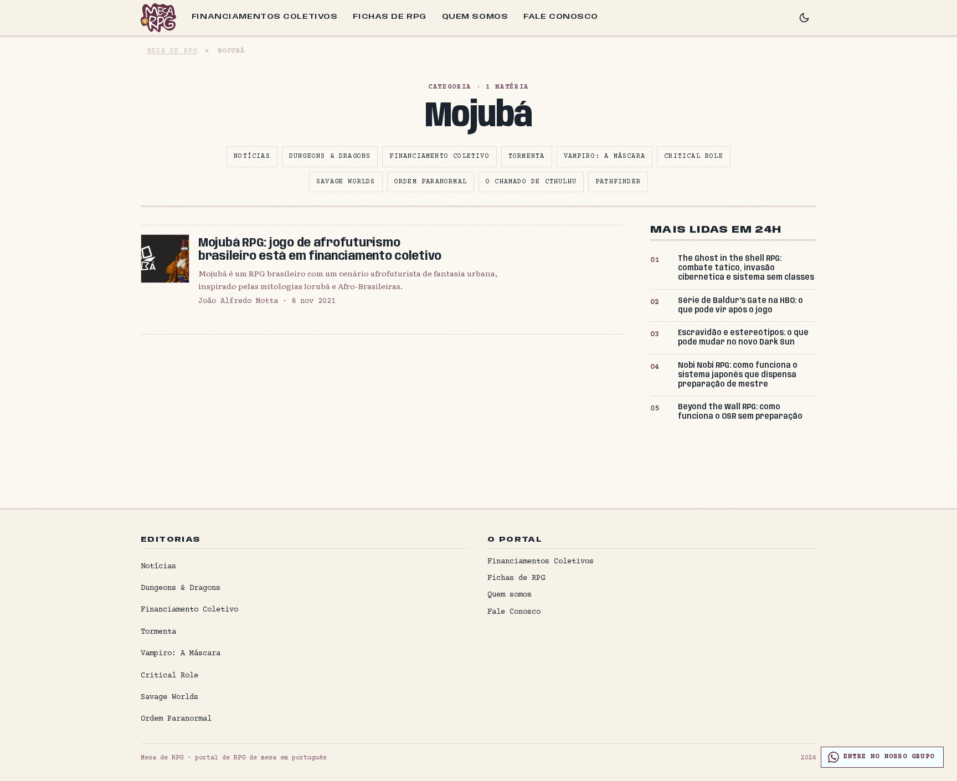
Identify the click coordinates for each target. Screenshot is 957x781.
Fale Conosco (560, 16)
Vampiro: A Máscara (605, 156)
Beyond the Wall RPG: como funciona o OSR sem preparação (740, 411)
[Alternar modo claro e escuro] (804, 18)
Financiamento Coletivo (439, 156)
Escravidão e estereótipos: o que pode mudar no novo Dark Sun (743, 337)
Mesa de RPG (172, 51)
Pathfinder (618, 182)
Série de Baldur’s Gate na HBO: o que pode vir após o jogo (740, 305)
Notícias (252, 156)
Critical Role (693, 156)
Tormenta (526, 156)
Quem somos (475, 16)
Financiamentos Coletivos (264, 16)
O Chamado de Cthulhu (531, 182)
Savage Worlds (345, 182)
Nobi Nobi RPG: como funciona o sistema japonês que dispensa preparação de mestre (738, 375)
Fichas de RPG (389, 16)
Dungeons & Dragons (330, 156)
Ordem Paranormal (430, 182)
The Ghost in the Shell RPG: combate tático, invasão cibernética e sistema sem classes (746, 268)
